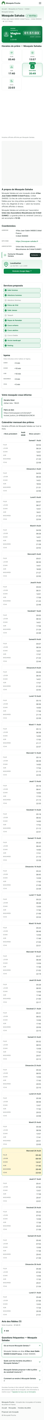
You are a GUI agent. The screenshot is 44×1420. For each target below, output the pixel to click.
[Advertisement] (22, 113)
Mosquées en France (16, 9)
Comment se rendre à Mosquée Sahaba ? (20, 1379)
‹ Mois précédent (10, 434)
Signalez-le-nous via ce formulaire (24, 1392)
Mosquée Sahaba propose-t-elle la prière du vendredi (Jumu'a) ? (20, 1371)
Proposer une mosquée (10, 1412)
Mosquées (12, 1408)
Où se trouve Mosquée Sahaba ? (17, 1346)
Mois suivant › (35, 434)
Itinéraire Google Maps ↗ (22, 271)
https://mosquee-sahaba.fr (27, 241)
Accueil (4, 9)
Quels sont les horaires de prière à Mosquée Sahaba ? (18, 1362)
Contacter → (35, 255)
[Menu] (40, 3)
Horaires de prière (24, 1408)
